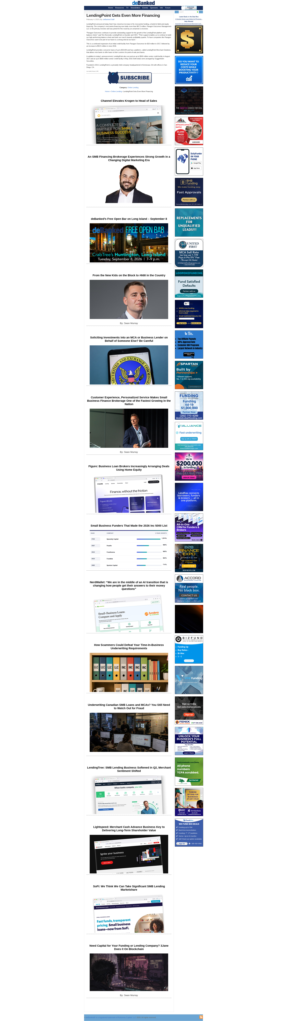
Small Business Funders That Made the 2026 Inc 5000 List (129, 525)
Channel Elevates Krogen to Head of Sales (129, 100)
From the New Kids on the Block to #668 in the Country (129, 275)
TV (127, 8)
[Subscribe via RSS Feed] (201, 1017)
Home (110, 8)
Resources (119, 8)
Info (161, 8)
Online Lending (133, 87)
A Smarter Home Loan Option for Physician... (188, 19)
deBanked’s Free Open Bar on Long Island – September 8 (129, 218)
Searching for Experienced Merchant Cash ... (188, 24)
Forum (167, 8)
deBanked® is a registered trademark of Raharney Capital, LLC (111, 1017)
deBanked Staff (108, 19)
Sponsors (154, 8)
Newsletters (135, 8)
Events (145, 8)
